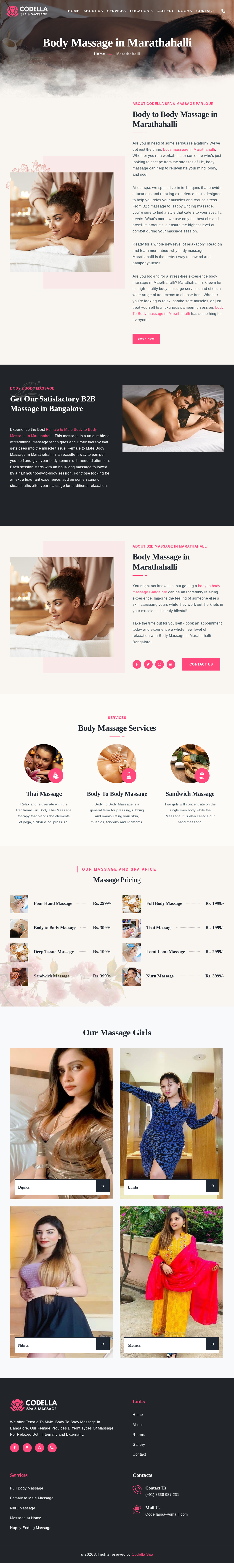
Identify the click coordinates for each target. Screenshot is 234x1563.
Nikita (23, 1345)
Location (139, 11)
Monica (134, 1345)
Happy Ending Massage (30, 1528)
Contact (205, 11)
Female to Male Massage (31, 1498)
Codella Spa (142, 1554)
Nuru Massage (22, 1508)
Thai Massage (44, 793)
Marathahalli (128, 54)
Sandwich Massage (190, 793)
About (138, 1425)
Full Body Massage (26, 1488)
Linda (133, 1187)
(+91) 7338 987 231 (162, 1495)
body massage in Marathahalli (188, 149)
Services (116, 11)
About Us (93, 11)
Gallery (165, 11)
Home (73, 11)
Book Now (146, 339)
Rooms (185, 11)
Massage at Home (25, 1518)
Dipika (23, 1187)
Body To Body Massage (117, 793)
